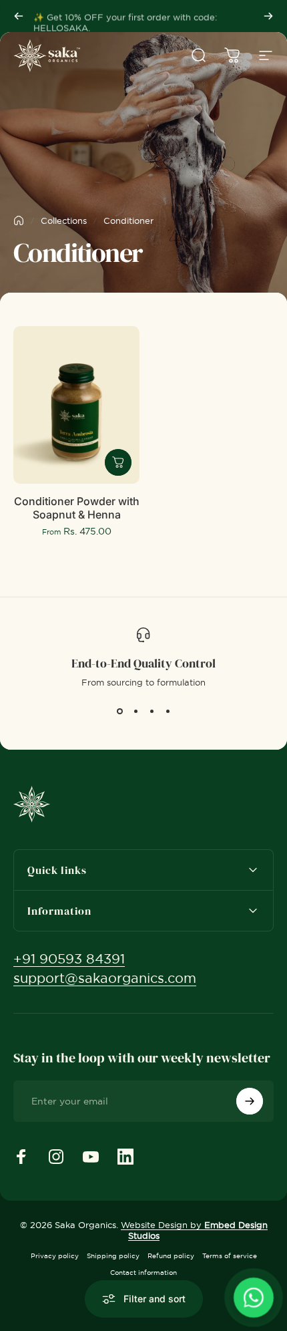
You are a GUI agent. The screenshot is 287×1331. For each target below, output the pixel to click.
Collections (64, 220)
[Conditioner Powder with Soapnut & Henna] (76, 405)
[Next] (268, 16)
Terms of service (229, 1255)
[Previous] (18, 16)
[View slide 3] (152, 712)
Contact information (143, 1272)
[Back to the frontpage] (18, 220)
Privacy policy (55, 1255)
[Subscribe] (249, 1101)
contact (185, 16)
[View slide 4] (168, 712)
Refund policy (171, 1255)
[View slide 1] (119, 712)
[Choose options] (118, 462)
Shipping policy (113, 1255)
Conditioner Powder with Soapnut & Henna (76, 507)
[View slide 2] (135, 712)
